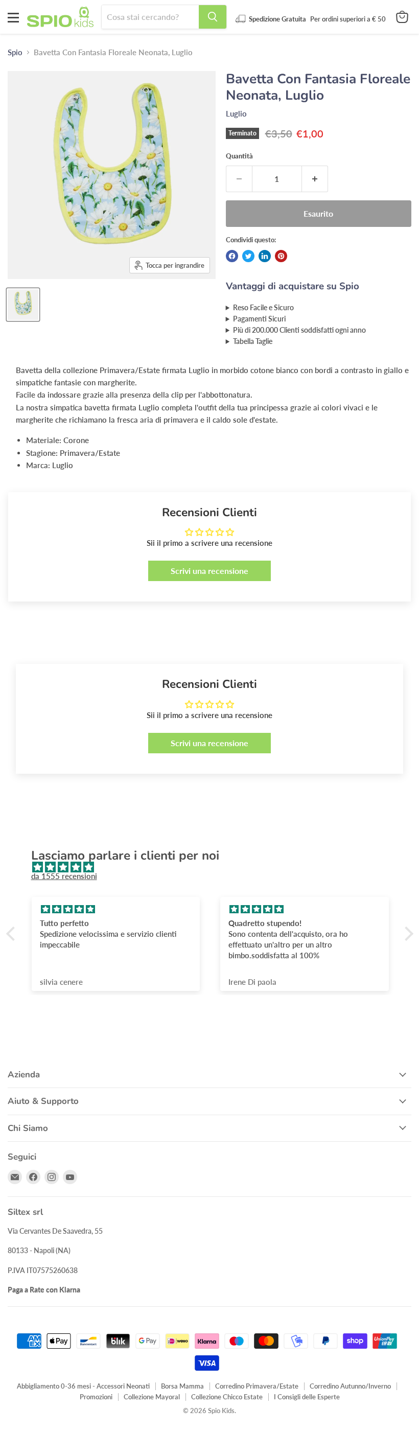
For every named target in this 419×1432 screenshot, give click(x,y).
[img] (215, 867)
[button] (13, 934)
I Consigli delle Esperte (307, 1397)
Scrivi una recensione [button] (209, 570)
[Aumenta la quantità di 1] (315, 179)
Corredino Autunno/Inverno (350, 1386)
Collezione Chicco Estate (227, 1397)
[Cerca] (212, 17)
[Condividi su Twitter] (248, 256)
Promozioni (96, 1397)
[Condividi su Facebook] (232, 256)
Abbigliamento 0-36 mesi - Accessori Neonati (83, 1386)
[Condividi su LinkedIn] (265, 256)
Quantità (239, 156)
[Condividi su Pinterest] (281, 256)
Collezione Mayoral (152, 1397)
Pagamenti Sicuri (259, 319)
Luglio (236, 113)
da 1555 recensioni (64, 876)
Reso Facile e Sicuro (263, 308)
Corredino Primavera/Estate (256, 1386)
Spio (15, 52)
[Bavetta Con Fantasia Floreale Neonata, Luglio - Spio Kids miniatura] (23, 304)
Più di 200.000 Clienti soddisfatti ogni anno (299, 330)
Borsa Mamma (182, 1386)
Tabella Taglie (252, 341)
